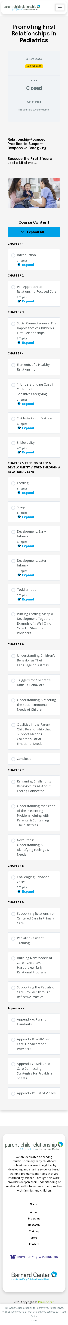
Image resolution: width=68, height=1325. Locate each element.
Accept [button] (34, 1320)
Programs (34, 1218)
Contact (34, 1244)
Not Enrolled (34, 66)
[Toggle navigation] (59, 7)
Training (34, 1231)
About (34, 1212)
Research (34, 1225)
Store (34, 1237)
